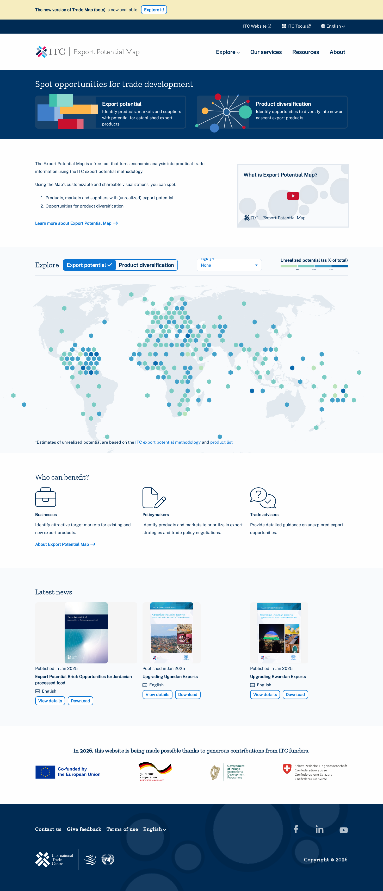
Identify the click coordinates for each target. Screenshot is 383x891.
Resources (305, 52)
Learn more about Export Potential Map (73, 223)
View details (50, 700)
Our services (266, 52)
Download (80, 700)
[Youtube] (343, 829)
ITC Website (255, 26)
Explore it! (154, 9)
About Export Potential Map (62, 544)
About (337, 52)
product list (221, 442)
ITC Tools (297, 26)
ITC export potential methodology (168, 442)
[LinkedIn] (320, 829)
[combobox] (229, 265)
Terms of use (122, 829)
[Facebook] (296, 829)
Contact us (48, 829)
